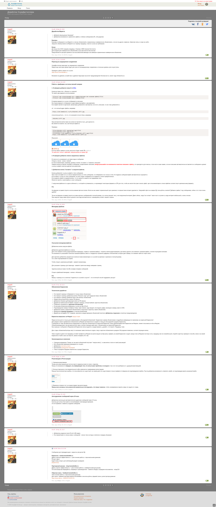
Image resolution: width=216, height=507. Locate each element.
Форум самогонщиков (11, 1)
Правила (9, 8)
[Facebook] (198, 24)
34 (207, 78)
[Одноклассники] (203, 24)
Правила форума (78, 498)
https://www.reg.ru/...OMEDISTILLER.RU (63, 478)
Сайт (21, 1)
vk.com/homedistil (14, 496)
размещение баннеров (67, 347)
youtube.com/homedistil (15, 498)
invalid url (88, 150)
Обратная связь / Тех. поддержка (83, 499)
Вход (19, 8)
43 (207, 199)
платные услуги (65, 346)
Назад (7, 18)
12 (207, 424)
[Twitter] (207, 24)
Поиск (28, 8)
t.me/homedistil (13, 499)
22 (207, 280)
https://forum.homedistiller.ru (59, 72)
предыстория (76, 316)
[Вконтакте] (193, 24)
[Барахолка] (55, 462)
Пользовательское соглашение (82, 496)
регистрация (201, 5)
